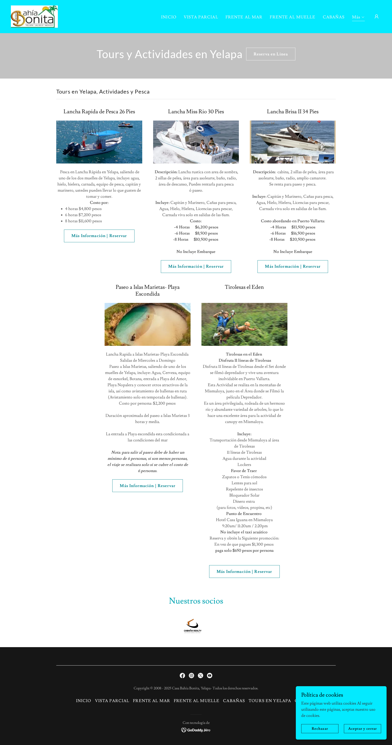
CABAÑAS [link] (334, 17)
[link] (34, 15)
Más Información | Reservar (99, 235)
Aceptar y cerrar (362, 728)
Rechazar (320, 728)
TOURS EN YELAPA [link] (270, 700)
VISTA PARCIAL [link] (201, 17)
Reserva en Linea (271, 54)
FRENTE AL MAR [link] (244, 17)
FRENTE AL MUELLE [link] (292, 17)
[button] (358, 18)
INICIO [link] (168, 17)
